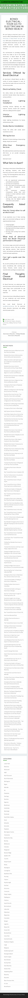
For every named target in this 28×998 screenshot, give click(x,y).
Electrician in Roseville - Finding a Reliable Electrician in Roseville (14, 333)
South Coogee (7, 956)
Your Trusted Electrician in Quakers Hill (14, 472)
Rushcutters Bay (8, 838)
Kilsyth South (7, 861)
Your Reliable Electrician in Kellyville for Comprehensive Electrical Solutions (13, 425)
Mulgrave (6, 948)
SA (4, 790)
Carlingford (7, 870)
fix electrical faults (10, 321)
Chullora (6, 900)
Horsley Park (7, 962)
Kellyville (6, 823)
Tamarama (7, 835)
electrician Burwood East (10, 615)
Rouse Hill (6, 927)
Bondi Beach (7, 319)
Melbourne (7, 844)
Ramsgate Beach (8, 953)
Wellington (7, 781)
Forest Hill (7, 930)
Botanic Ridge (7, 852)
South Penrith (7, 903)
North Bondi (7, 959)
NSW (12, 319)
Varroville (6, 826)
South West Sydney (9, 817)
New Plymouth (8, 775)
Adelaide (6, 787)
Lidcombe (6, 909)
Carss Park (6, 936)
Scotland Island (8, 939)
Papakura (6, 829)
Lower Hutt (7, 763)
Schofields (6, 808)
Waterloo (6, 766)
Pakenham (7, 912)
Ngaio (5, 784)
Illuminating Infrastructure (12, 2)
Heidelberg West (8, 971)
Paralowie (6, 814)
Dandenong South (8, 950)
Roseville (6, 977)
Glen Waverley (7, 965)
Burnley (6, 841)
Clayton (6, 879)
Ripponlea (6, 915)
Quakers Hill (7, 855)
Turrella (6, 858)
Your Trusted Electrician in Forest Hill (13, 612)
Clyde (5, 945)
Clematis (6, 847)
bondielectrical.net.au (8, 306)
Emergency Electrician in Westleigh (13, 408)
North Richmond (8, 778)
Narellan (6, 799)
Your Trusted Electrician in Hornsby (13, 509)
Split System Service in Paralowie (12, 411)
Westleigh (6, 811)
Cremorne (6, 891)
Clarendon (6, 918)
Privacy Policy (21, 994)
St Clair (6, 983)
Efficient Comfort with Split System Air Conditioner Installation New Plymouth (13, 361)
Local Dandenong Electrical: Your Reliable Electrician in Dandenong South (12, 646)
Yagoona (6, 802)
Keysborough (7, 882)
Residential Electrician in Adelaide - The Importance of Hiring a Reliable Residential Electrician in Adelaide (13, 707)
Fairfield (6, 885)
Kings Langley (7, 894)
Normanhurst (7, 906)
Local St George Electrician (11, 651)
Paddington (7, 897)
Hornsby (6, 876)
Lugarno (6, 924)
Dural (5, 820)
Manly (5, 864)
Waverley (6, 974)
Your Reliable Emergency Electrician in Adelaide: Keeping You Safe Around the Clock (14, 523)
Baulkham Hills (8, 873)
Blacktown (7, 805)
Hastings (6, 796)
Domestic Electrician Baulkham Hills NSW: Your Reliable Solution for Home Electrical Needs (13, 504)
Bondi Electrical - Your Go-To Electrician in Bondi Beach (14, 24)
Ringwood (6, 849)
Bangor (6, 921)
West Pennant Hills (9, 980)
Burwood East (7, 933)
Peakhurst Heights (9, 942)
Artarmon (6, 888)
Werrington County (9, 832)
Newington (7, 867)
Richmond (6, 769)
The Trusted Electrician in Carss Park (13, 623)
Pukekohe (6, 793)
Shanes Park (7, 968)
